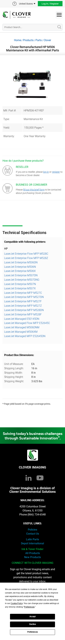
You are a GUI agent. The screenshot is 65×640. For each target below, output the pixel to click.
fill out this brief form (33, 189)
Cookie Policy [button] (17, 603)
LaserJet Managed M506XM (21, 331)
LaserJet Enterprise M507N (20, 284)
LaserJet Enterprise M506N (20, 266)
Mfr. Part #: (9, 110)
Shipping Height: (13, 376)
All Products (32, 553)
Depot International (32, 543)
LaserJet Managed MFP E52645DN (24, 336)
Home (17, 40)
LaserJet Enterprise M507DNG (21, 279)
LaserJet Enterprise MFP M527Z (23, 305)
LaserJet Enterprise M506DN (21, 262)
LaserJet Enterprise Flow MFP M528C (26, 253)
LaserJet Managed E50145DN (21, 318)
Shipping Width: (13, 372)
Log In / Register (50, 3)
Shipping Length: (14, 368)
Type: (6, 119)
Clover (47, 40)
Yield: (6, 127)
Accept (33, 616)
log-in (46, 172)
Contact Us (32, 533)
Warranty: (8, 136)
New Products (32, 557)
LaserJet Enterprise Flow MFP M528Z (26, 258)
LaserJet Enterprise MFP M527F (23, 301)
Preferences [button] (29, 607)
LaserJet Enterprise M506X (20, 271)
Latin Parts (32, 539)
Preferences (32, 632)
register (56, 172)
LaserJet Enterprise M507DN (21, 275)
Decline (32, 624)
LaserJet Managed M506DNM (21, 327)
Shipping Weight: (14, 381)
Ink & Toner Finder (33, 549)
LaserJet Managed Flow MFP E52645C (27, 323)
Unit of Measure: (13, 364)
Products (28, 40)
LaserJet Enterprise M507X (20, 288)
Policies (32, 529)
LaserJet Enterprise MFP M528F (23, 314)
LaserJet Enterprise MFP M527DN (24, 297)
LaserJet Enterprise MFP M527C (23, 292)
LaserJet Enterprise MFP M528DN (24, 310)
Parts (39, 40)
